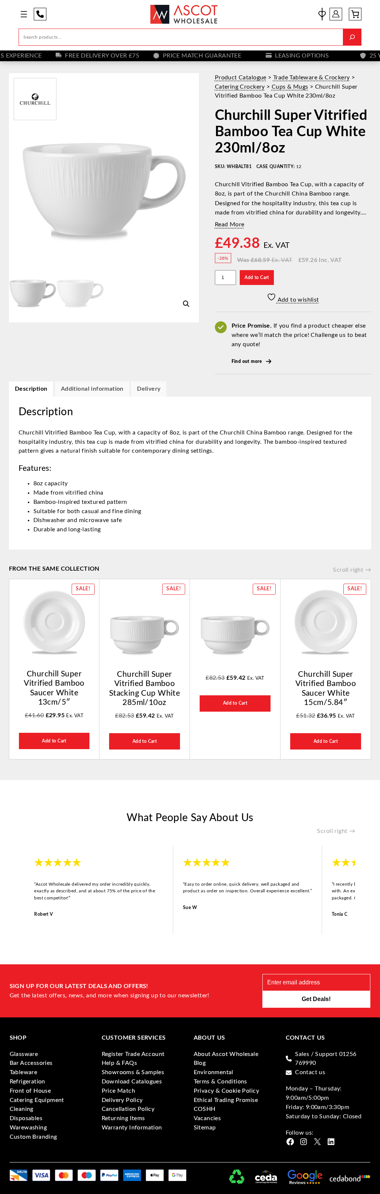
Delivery (148, 389)
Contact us (310, 1072)
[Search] (352, 37)
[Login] (335, 14)
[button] (186, 304)
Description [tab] (31, 389)
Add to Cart (257, 277)
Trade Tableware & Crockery (311, 78)
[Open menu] (24, 14)
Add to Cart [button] (54, 741)
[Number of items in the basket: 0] (355, 14)
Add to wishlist (297, 300)
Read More (230, 224)
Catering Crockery (240, 87)
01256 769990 (40, 14)
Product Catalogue (240, 78)
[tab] (148, 389)
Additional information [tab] (92, 389)
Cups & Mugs (290, 87)
